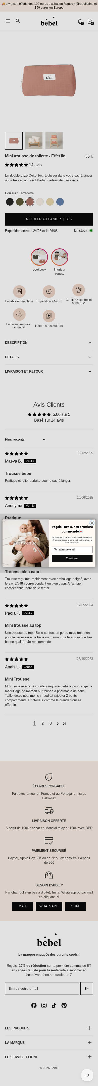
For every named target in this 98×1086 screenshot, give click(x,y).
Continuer (72, 558)
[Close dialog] (92, 522)
